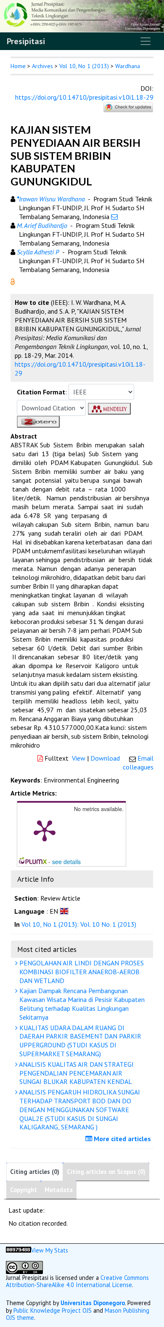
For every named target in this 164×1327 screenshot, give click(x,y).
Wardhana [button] (127, 66)
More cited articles (121, 1138)
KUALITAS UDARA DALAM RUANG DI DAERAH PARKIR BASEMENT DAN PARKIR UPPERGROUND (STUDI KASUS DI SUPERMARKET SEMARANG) (79, 1040)
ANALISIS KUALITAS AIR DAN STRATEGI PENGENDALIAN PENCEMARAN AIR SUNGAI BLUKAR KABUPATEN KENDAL (76, 1073)
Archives (42, 66)
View (78, 758)
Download (105, 758)
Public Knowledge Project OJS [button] (52, 1310)
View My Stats (49, 1250)
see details (66, 861)
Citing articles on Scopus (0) (106, 1172)
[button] (13, 281)
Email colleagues (138, 762)
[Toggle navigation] (145, 41)
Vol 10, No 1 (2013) (84, 66)
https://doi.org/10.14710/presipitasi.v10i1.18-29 (84, 97)
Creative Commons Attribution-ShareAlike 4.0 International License (77, 1281)
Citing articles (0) (34, 1172)
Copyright (23, 1190)
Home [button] (18, 66)
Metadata (59, 1190)
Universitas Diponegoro (93, 1303)
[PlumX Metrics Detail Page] (44, 830)
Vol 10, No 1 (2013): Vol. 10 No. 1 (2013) (78, 924)
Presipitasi (26, 41)
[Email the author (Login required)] (114, 216)
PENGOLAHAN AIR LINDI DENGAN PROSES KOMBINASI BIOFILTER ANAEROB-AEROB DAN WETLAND (81, 972)
